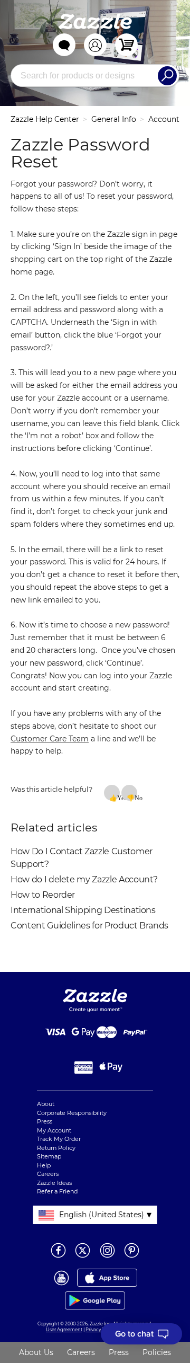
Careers (48, 1174)
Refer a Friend (57, 1191)
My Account (54, 1130)
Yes (118, 797)
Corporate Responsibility (72, 1113)
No (136, 797)
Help (44, 1165)
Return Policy (56, 1148)
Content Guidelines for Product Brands (89, 926)
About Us (36, 1352)
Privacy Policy (100, 1329)
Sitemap (49, 1156)
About (45, 1104)
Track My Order (59, 1139)
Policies (156, 1352)
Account (163, 119)
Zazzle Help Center (45, 119)
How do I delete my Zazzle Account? (84, 879)
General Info (113, 119)
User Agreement (64, 1329)
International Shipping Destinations (83, 910)
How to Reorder (43, 895)
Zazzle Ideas (54, 1183)
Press (44, 1121)
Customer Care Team (50, 739)
